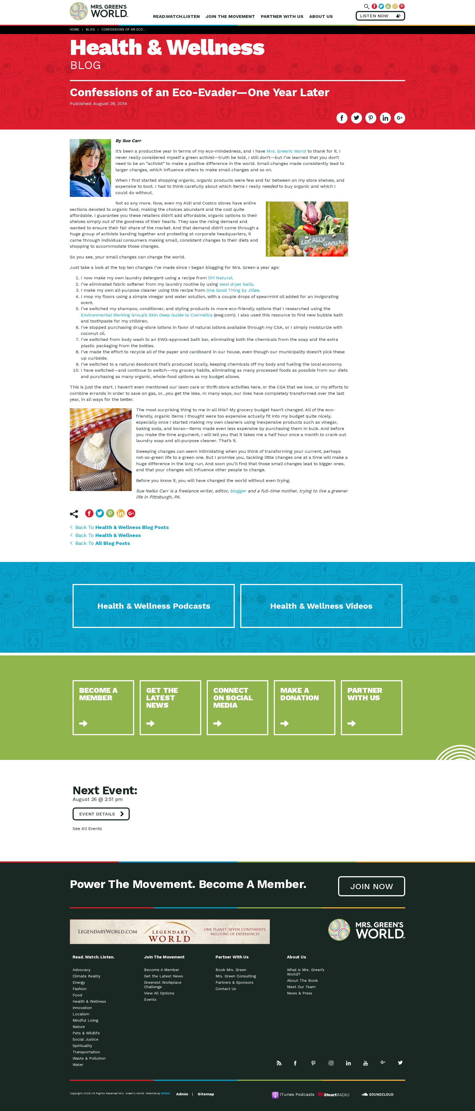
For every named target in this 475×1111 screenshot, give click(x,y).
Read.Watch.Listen (176, 16)
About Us (321, 16)
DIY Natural (220, 277)
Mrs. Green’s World (286, 151)
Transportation (86, 1052)
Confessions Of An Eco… (123, 29)
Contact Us (226, 988)
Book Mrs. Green (231, 969)
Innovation (82, 1007)
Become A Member (161, 969)
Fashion (80, 988)
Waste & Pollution (89, 1058)
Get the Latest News (163, 976)
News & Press (299, 993)
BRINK (165, 1093)
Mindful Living (85, 1020)
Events (150, 999)
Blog (90, 29)
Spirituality (82, 1045)
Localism (81, 1014)
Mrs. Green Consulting (236, 976)
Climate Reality (86, 976)
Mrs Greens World (110, 11)
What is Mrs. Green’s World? (305, 971)
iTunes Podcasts (297, 1094)
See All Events (87, 828)
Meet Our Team (301, 987)
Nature (79, 1026)
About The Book (302, 980)
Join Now (371, 886)
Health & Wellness (89, 1001)
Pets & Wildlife (86, 1033)
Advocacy (81, 969)
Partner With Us (282, 16)
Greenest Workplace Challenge (162, 984)
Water (78, 1064)
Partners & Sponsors (234, 982)
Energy (79, 982)
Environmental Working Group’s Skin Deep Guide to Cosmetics (146, 315)
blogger (238, 491)
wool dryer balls (236, 284)
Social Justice (85, 1039)
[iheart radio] (333, 1094)
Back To (122, 527)
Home (74, 29)
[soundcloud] (377, 1094)
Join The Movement (230, 16)
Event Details (97, 814)
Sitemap (206, 1094)
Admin (182, 1094)
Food (77, 995)
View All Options (159, 993)
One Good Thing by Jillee (232, 290)
